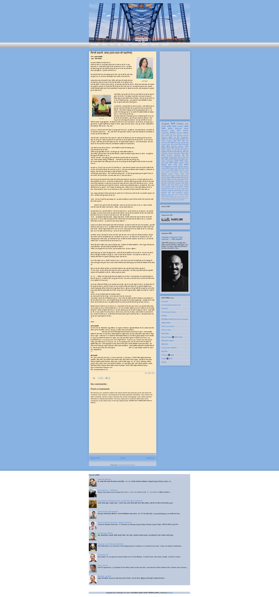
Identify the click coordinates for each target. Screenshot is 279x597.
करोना (175, 164)
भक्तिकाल (164, 185)
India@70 (171, 170)
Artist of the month (179, 196)
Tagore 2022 (174, 168)
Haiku (186, 161)
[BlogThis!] (101, 378)
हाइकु (180, 190)
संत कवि (174, 179)
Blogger (170, 593)
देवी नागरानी (101, 118)
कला (180, 170)
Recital (181, 194)
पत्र (184, 157)
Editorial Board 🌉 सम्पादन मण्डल (172, 337)
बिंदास (167, 146)
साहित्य (181, 161)
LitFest (186, 181)
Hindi (164, 126)
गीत (168, 152)
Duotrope (165, 301)
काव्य (186, 124)
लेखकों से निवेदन (166, 323)
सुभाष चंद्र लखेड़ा (179, 159)
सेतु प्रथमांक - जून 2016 (104, 576)
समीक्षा (186, 126)
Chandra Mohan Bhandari (171, 153)
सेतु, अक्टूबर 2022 (150, 373)
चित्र (163, 159)
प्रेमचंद (180, 168)
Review (165, 131)
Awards (145, 44)
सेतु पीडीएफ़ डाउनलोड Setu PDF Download (175, 319)
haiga (186, 190)
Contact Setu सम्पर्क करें (169, 348)
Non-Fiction (184, 176)
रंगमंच (167, 196)
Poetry (180, 123)
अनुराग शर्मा (168, 135)
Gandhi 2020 (183, 163)
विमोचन (181, 187)
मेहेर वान (185, 155)
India (172, 131)
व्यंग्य (187, 139)
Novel (180, 157)
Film (183, 190)
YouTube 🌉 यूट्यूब (168, 355)
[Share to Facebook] (106, 378)
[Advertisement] (175, 85)
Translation (184, 137)
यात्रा (181, 166)
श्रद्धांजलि (164, 174)
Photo (177, 174)
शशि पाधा (179, 152)
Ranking (164, 194)
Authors (135, 44)
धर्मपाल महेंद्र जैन (182, 141)
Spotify (164, 362)
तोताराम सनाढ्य (171, 199)
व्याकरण (176, 190)
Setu (112, 44)
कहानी (174, 126)
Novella (174, 166)
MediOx (164, 316)
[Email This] (99, 378)
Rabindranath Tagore (168, 176)
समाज (173, 192)
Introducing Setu (103, 555)
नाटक (179, 181)
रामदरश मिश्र (170, 183)
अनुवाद (177, 139)
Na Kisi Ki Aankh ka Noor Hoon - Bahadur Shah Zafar (114, 522)
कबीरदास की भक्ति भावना (104, 479)
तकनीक (186, 194)
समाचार (177, 148)
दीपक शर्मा (172, 139)
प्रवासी (176, 161)
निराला (186, 179)
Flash (182, 148)
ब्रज (173, 194)
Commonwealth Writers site (171, 305)
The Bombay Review (169, 312)
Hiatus (126, 44)
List (163, 135)
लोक (169, 185)
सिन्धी (182, 174)
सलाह (172, 185)
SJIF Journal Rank (168, 326)
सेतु (119, 44)
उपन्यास (173, 187)
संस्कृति (178, 177)
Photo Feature (167, 141)
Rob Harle (174, 144)
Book (186, 128)
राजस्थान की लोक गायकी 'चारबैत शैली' (108, 512)
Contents (165, 133)
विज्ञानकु (164, 164)
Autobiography (167, 166)
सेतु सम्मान (164, 181)
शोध (187, 142)
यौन (173, 190)
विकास (171, 196)
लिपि (169, 192)
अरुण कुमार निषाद (167, 163)
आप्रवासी (167, 187)
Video (168, 177)
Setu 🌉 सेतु (139, 5)
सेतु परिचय (164, 351)
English (165, 123)
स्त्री (187, 174)
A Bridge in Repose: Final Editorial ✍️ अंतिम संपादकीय (172, 238)
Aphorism (179, 192)
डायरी (169, 194)
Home (123, 458)
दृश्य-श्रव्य (164, 183)
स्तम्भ (178, 131)
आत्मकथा (171, 159)
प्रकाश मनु (171, 137)
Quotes (186, 192)
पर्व (168, 181)
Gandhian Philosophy (169, 157)
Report (164, 177)
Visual (181, 185)
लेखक (164, 128)
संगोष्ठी (182, 199)
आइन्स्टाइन (183, 177)
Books (104, 44)
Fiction (180, 126)
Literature (178, 183)
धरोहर (163, 146)
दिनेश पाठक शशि (183, 144)
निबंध (172, 148)
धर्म (177, 187)
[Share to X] (104, 378)
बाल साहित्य (171, 142)
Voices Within (182, 133)
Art (167, 139)
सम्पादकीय (182, 139)
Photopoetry (182, 198)
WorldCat (165, 308)
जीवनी (166, 159)
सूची (175, 141)
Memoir (185, 150)
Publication (180, 179)
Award (171, 174)
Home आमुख (95, 44)
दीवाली (163, 196)
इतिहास (176, 170)
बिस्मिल (186, 164)
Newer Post (95, 458)
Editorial (178, 128)
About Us (154, 44)
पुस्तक (170, 128)
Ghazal (183, 142)
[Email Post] (93, 378)
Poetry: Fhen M (103, 565)
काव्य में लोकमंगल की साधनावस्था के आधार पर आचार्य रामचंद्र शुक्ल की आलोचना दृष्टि (120, 501)
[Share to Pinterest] (109, 378)
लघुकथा (164, 139)
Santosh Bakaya (177, 146)
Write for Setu (166, 330)
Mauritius (172, 181)
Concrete (164, 170)
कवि (178, 137)
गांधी (181, 172)
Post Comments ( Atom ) (127, 465)
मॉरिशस (169, 179)
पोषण (180, 164)
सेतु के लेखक (165, 333)
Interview (165, 142)
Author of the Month (174, 150)
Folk (176, 194)
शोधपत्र (172, 133)
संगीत (178, 198)
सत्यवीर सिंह (185, 168)
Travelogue (174, 172)
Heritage (164, 188)
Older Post (150, 458)
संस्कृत (176, 163)
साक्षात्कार (164, 152)
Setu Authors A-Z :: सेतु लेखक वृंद (107, 490)
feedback (167, 198)
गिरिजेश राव (165, 190)
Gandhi (178, 176)
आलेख (169, 126)
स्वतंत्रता (186, 187)
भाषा (187, 157)
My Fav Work (176, 188)
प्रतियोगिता (173, 177)
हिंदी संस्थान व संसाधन (168, 341)
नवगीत (169, 190)
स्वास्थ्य (176, 185)
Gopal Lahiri (166, 144)
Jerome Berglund (173, 155)
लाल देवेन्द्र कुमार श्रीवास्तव (105, 533)
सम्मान (170, 164)
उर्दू (179, 166)
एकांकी (171, 198)
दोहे (176, 181)
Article (185, 131)
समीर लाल (185, 152)
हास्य (182, 181)
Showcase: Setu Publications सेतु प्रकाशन (110, 544)
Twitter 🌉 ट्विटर (167, 358)
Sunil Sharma (178, 135)
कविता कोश (165, 344)
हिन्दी (173, 123)
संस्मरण (168, 148)
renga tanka (184, 188)
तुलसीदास (164, 192)
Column (186, 172)
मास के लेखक (178, 199)
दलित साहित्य (184, 183)
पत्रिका (174, 198)
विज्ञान (167, 168)
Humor (169, 188)
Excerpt (177, 142)
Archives (165, 44)
